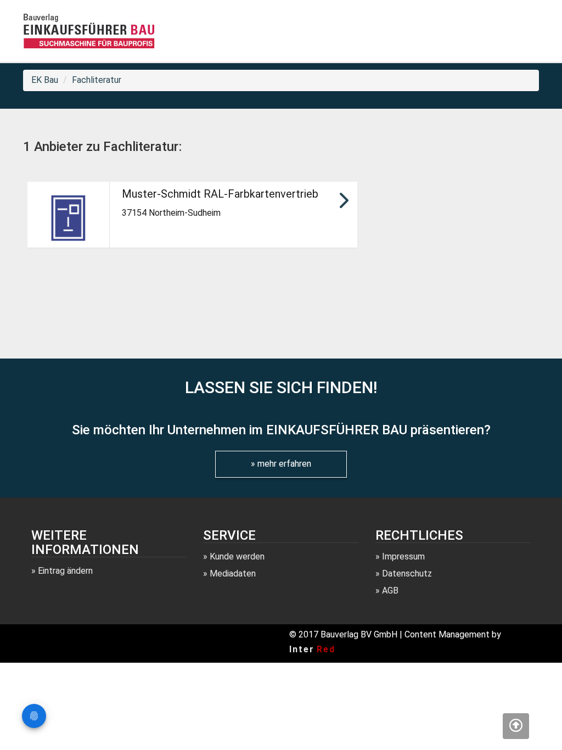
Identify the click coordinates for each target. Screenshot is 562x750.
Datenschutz (407, 573)
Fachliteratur (96, 80)
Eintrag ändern (65, 571)
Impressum (403, 556)
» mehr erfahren (281, 463)
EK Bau (44, 80)
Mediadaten (233, 573)
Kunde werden (237, 556)
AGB (390, 590)
